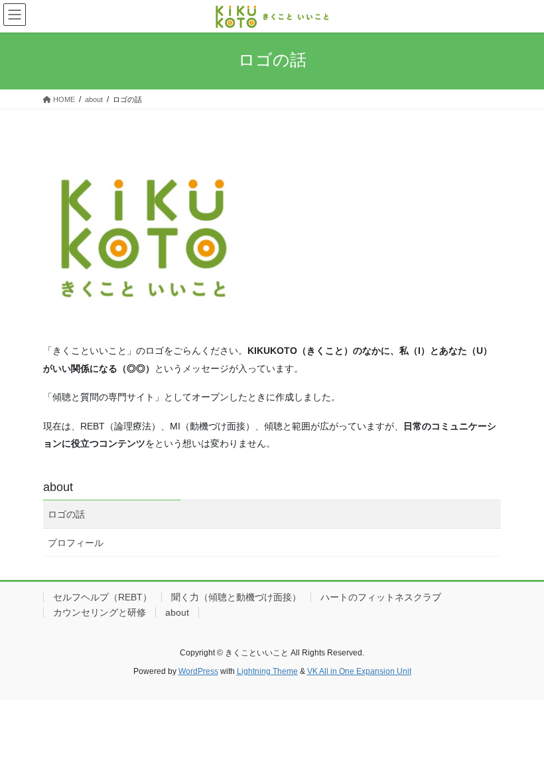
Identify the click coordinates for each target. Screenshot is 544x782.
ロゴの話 (66, 514)
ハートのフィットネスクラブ (380, 597)
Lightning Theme (267, 671)
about (58, 487)
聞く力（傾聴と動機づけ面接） (236, 597)
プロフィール (75, 542)
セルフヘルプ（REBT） (102, 597)
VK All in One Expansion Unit (359, 671)
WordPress (198, 671)
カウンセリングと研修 (99, 612)
